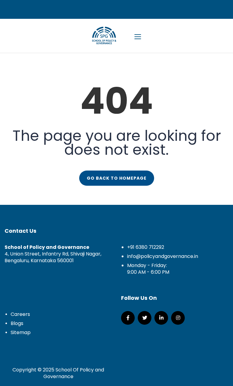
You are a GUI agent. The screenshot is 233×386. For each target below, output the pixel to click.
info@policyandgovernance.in (162, 256)
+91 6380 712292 (145, 247)
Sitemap (21, 332)
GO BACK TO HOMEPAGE (117, 178)
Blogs (17, 323)
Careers (20, 314)
